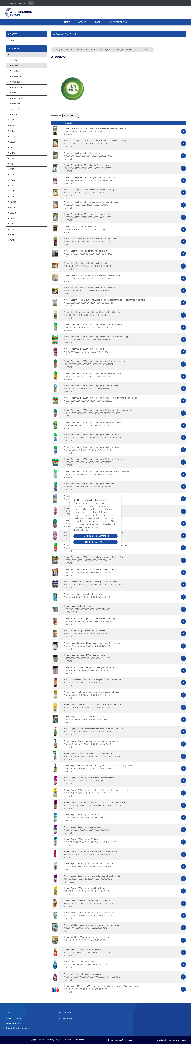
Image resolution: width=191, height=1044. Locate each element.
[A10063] (55, 968)
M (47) (12, 185)
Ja (12, 39)
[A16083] (55, 209)
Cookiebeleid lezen (82, 529)
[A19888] (55, 699)
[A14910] (55, 760)
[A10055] (55, 809)
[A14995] (55, 674)
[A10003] (55, 147)
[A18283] (55, 552)
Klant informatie (66, 1018)
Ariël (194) (16, 103)
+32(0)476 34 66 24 (13, 1023)
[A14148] (55, 417)
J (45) (12, 169)
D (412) (13, 136)
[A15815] (55, 650)
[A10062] (55, 956)
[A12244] (55, 196)
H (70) (12, 158)
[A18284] (55, 331)
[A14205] (55, 723)
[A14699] (55, 588)
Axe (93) (15, 114)
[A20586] (55, 368)
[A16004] (55, 282)
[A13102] (55, 355)
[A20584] (55, 895)
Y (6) (12, 234)
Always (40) (17, 76)
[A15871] (55, 319)
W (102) (13, 229)
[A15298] (55, 686)
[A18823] (55, 772)
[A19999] (55, 306)
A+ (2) (14, 59)
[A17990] (55, 343)
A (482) (13, 54)
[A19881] (55, 993)
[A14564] (55, 625)
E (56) (12, 141)
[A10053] (55, 821)
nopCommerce (125, 1039)
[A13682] (55, 270)
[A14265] (55, 135)
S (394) (13, 212)
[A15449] (55, 233)
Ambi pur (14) (17, 81)
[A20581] (55, 172)
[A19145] (55, 711)
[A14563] (55, 944)
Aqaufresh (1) (17, 98)
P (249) (13, 201)
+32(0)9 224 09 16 (13, 1018)
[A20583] (55, 882)
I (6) (11, 163)
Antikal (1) (16, 92)
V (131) (12, 223)
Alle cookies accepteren (96, 536)
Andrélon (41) (17, 87)
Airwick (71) (17, 65)
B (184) (12, 125)
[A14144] (55, 392)
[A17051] (55, 564)
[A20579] (55, 919)
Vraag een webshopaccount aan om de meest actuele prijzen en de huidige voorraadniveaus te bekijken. (102, 49)
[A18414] (55, 380)
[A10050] (55, 797)
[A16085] (55, 221)
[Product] (183, 131)
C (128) (13, 130)
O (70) (12, 196)
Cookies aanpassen (96, 542)
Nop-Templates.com (177, 1039)
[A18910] (55, 613)
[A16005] (55, 257)
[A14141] (55, 515)
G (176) (12, 152)
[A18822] (55, 735)
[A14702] (55, 576)
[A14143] (55, 478)
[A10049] (55, 784)
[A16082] (55, 184)
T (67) (12, 218)
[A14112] (55, 539)
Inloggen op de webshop (16, 3)
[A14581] (55, 932)
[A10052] (55, 833)
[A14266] (55, 294)
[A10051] (55, 846)
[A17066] (55, 160)
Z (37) (12, 240)
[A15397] (55, 601)
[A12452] (55, 245)
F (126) (12, 147)
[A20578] (55, 907)
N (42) (12, 191)
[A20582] (55, 858)
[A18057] (55, 404)
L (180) (12, 180)
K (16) (12, 174)
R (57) (12, 207)
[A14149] (55, 441)
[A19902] (55, 748)
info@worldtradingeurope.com (18, 1028)
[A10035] (55, 502)
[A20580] (55, 870)
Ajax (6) (15, 70)
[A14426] (55, 637)
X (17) (12, 120)
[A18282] (55, 453)
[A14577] (55, 429)
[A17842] (55, 490)
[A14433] (55, 662)
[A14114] (55, 527)
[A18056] (55, 466)
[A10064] (55, 981)
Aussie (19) (16, 109)
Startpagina (58, 33)
